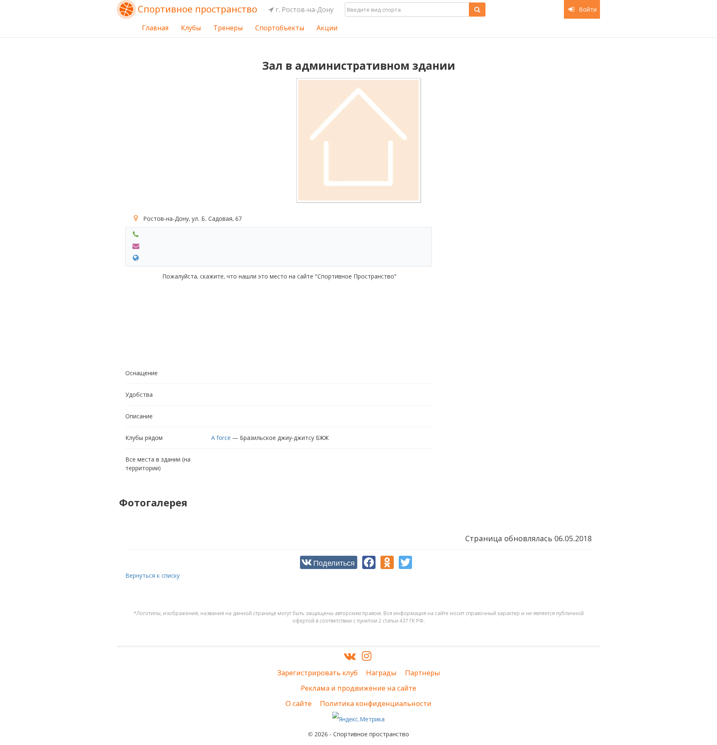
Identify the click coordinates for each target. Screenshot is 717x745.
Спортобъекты (279, 27)
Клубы (191, 27)
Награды (381, 672)
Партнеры (422, 672)
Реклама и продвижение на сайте (358, 688)
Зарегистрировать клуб (317, 672)
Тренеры (228, 27)
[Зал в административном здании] (358, 140)
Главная (155, 27)
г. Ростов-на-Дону (304, 9)
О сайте (298, 703)
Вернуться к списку (152, 575)
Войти (587, 9)
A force (221, 438)
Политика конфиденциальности (376, 703)
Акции (327, 27)
